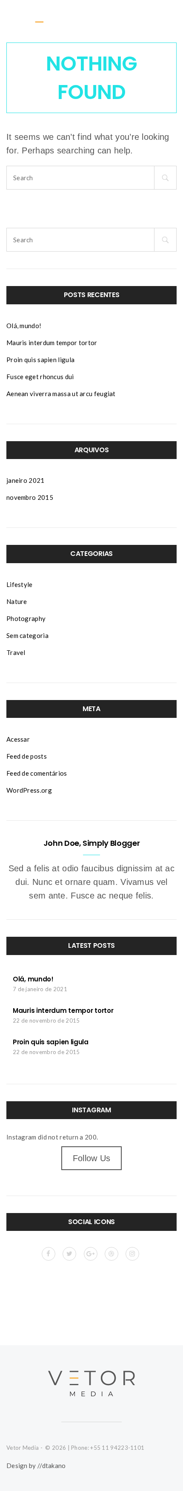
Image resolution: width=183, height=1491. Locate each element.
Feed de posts (26, 756)
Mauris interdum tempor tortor (51, 342)
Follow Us (92, 1158)
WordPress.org (29, 790)
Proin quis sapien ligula (40, 359)
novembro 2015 (29, 497)
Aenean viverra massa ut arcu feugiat (61, 393)
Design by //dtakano (36, 1465)
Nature (16, 601)
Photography (26, 618)
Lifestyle (19, 584)
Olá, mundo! (23, 325)
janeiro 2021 (25, 480)
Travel (16, 652)
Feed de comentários (36, 773)
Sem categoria (27, 635)
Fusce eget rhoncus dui (40, 376)
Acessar (18, 739)
